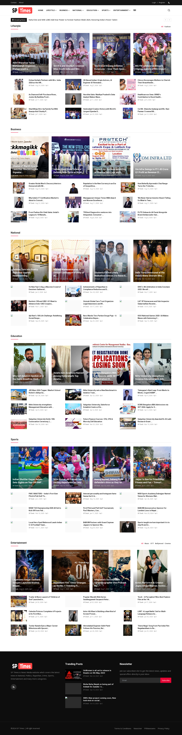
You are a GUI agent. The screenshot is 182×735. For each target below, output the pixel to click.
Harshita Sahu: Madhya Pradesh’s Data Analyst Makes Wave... (99, 96)
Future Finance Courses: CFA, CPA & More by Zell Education (98, 420)
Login (154, 2)
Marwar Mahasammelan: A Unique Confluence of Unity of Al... (68, 272)
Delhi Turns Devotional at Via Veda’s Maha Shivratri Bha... (150, 274)
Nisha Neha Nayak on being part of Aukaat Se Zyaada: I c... (98, 685)
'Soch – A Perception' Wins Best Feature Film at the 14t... (154, 598)
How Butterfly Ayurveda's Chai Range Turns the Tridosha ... (153, 185)
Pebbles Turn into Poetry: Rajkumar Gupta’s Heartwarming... (25, 272)
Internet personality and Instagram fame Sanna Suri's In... (99, 495)
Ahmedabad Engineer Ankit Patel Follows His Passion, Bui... (96, 627)
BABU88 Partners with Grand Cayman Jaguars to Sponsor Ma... (98, 523)
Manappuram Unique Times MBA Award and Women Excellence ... (99, 199)
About (21, 2)
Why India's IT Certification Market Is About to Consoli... (44, 199)
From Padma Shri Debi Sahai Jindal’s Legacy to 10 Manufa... (44, 213)
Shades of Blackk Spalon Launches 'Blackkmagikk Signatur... (25, 169)
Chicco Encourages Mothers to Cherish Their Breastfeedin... (154, 81)
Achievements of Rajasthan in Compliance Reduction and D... (95, 288)
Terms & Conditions (122, 728)
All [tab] (162, 26)
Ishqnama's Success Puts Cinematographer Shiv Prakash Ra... (110, 582)
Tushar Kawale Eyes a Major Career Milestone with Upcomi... (43, 627)
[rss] (13, 687)
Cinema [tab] (168, 543)
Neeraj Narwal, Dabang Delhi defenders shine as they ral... (109, 481)
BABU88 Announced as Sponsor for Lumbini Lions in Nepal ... (152, 509)
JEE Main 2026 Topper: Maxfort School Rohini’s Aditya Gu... (44, 391)
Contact (13, 2)
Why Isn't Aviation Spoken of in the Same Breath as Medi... (28, 377)
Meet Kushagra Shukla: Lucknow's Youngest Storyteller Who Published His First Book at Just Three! (71, 20)
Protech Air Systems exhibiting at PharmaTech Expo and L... (110, 171)
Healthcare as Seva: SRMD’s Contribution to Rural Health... (150, 96)
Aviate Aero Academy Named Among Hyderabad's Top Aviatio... (68, 376)
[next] (169, 19)
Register (162, 2)
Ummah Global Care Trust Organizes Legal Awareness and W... (98, 302)
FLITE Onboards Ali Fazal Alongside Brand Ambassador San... (152, 213)
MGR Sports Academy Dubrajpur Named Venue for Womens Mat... (154, 495)
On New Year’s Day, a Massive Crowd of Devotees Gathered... (45, 288)
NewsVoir (138, 728)
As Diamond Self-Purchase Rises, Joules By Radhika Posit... (42, 96)
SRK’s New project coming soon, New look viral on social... (99, 699)
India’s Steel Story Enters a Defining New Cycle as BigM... (68, 171)
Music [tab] (147, 543)
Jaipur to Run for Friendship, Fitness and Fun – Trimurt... (149, 481)
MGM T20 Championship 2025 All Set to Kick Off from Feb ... (45, 509)
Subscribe (166, 680)
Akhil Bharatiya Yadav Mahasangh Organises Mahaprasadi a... (24, 65)
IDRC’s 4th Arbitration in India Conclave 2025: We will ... (154, 288)
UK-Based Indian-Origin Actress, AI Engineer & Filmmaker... (97, 81)
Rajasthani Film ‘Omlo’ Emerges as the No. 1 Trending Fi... (69, 584)
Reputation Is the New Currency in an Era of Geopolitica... (99, 185)
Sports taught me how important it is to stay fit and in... (154, 523)
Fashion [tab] (168, 26)
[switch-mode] (169, 2)
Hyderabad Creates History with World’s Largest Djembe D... (99, 110)
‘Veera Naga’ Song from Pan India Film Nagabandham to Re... (153, 627)
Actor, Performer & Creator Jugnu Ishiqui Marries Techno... (151, 584)
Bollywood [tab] (159, 543)
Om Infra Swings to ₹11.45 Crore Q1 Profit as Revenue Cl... (151, 171)
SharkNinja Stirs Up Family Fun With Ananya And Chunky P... (43, 110)
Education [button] (92, 10)
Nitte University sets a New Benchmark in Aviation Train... (100, 391)
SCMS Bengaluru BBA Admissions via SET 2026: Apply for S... (153, 406)
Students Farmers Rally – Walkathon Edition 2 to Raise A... (110, 274)
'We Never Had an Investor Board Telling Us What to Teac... (154, 199)
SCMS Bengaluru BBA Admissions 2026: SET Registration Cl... (105, 376)
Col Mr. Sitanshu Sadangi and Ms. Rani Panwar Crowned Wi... (153, 110)
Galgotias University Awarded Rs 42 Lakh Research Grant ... (154, 420)
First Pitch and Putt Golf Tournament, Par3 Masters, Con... (98, 509)
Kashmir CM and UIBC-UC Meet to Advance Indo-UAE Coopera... (43, 302)
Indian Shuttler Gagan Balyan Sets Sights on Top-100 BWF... (28, 481)
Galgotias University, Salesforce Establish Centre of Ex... (96, 406)
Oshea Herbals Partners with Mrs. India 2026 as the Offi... (45, 81)
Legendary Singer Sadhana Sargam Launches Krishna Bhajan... (26, 582)
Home (40, 10)
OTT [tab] (152, 543)
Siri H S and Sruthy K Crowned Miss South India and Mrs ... (68, 67)
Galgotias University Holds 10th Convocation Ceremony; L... (42, 420)
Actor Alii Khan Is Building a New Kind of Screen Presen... (99, 612)
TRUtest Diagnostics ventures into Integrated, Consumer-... (97, 213)
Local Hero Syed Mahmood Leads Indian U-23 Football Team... (45, 523)
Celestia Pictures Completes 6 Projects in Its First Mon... (45, 612)
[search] (169, 10)
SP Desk (15, 72)
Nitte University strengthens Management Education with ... (41, 406)
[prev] (165, 19)
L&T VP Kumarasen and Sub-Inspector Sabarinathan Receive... (153, 302)
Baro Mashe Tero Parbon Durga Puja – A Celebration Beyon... (99, 317)
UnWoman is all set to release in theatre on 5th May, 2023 (97, 671)
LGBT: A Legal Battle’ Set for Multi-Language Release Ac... (152, 612)
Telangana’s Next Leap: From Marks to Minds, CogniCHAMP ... (153, 391)
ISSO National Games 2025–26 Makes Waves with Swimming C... (153, 317)
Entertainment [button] (121, 10)
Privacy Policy (163, 728)
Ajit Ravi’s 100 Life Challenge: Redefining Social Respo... (45, 317)
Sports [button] (105, 10)
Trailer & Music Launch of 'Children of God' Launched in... (44, 598)
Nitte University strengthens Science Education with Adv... (150, 377)
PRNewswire (149, 728)
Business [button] (64, 10)
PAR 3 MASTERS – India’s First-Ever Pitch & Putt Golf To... (43, 495)
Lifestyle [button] (50, 10)
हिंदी (134, 10)
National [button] (77, 10)
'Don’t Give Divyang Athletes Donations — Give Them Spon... (110, 67)
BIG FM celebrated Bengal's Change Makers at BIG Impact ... (151, 67)
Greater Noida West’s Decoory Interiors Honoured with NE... (45, 185)
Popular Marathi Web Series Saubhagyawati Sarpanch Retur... (96, 598)
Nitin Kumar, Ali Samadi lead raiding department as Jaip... (68, 481)
